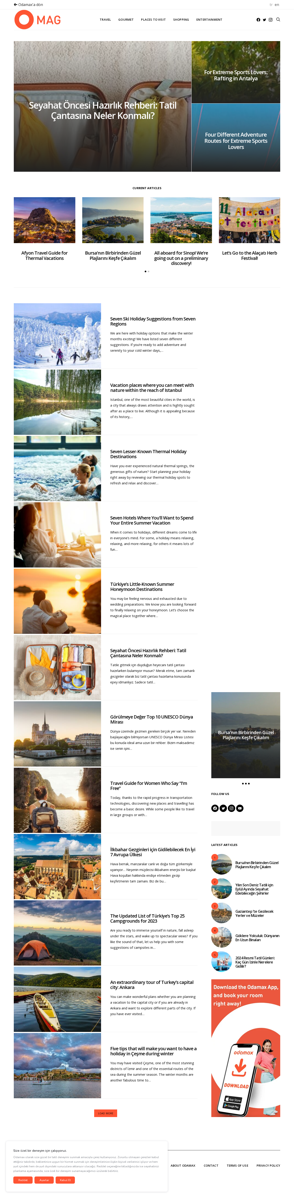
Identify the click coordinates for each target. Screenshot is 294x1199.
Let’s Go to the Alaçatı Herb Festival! (249, 255)
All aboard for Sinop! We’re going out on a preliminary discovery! (181, 258)
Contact (211, 1165)
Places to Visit (153, 19)
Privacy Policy (268, 1165)
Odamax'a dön (30, 4)
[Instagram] (270, 20)
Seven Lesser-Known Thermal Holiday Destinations (148, 454)
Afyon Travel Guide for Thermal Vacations (44, 255)
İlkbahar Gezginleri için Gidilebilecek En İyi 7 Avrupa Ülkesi (152, 852)
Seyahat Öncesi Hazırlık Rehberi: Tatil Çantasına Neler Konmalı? (102, 110)
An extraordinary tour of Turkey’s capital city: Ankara (151, 985)
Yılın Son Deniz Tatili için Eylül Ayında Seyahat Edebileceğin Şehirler (254, 889)
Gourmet (126, 19)
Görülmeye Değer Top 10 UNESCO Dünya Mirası (151, 719)
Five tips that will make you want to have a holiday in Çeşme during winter (153, 1051)
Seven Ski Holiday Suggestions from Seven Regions (152, 321)
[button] (145, 271)
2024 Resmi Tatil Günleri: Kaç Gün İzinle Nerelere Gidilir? (255, 962)
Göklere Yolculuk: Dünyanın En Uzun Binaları (257, 937)
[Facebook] (258, 20)
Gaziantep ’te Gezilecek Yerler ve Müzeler (254, 913)
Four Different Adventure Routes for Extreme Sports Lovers (235, 141)
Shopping (181, 19)
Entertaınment (209, 19)
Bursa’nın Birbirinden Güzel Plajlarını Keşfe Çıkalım (113, 255)
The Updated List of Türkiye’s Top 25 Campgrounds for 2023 (147, 918)
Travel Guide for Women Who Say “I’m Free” (148, 786)
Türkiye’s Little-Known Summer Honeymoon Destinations (142, 586)
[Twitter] (264, 20)
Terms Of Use (237, 1165)
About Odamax (183, 1165)
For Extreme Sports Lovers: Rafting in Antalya (236, 75)
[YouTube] (239, 808)
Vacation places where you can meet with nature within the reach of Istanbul (152, 387)
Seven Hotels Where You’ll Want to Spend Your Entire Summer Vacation (151, 520)
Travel (105, 19)
